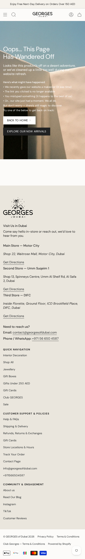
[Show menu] (5, 14)
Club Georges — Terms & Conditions (24, 544)
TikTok (7, 511)
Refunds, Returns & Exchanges (22, 433)
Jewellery (9, 369)
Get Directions (13, 262)
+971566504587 (14, 475)
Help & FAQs (11, 419)
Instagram (9, 504)
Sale (5, 404)
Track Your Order (14, 454)
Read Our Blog (12, 497)
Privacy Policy (46, 536)
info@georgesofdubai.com (20, 468)
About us (9, 490)
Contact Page (12, 461)
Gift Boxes (9, 376)
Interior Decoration (15, 355)
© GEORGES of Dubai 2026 (18, 536)
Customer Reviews (15, 518)
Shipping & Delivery (15, 426)
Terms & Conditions (68, 536)
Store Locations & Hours (18, 447)
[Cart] (79, 14)
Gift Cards (9, 390)
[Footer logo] (18, 208)
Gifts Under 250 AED (16, 383)
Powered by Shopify (59, 544)
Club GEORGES (13, 397)
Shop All (8, 362)
